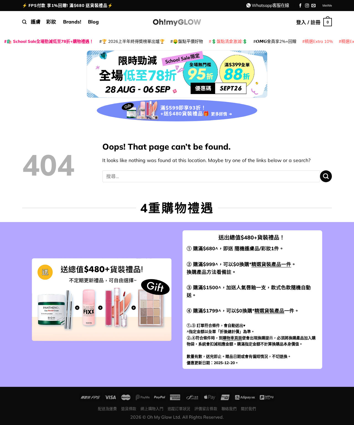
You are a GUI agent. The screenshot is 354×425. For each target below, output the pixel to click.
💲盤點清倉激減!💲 (229, 41)
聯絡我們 (229, 408)
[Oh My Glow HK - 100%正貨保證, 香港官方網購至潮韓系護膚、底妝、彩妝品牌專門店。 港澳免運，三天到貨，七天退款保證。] (177, 22)
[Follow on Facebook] (300, 6)
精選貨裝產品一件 (271, 264)
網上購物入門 (151, 408)
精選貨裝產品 (269, 310)
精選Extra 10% (319, 41)
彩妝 (51, 22)
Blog (93, 22)
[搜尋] (24, 22)
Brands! (72, 22)
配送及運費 (107, 408)
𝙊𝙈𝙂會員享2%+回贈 (276, 41)
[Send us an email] (313, 6)
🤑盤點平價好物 (188, 41)
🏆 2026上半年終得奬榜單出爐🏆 (133, 41)
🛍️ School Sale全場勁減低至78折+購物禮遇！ (50, 41)
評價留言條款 (205, 408)
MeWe (327, 5)
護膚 (36, 22)
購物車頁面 (232, 337)
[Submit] (326, 176)
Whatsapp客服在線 (270, 5)
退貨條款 (128, 408)
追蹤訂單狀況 (179, 408)
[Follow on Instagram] (307, 6)
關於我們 (248, 408)
